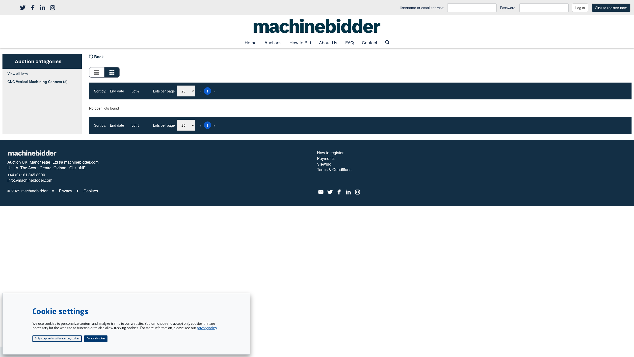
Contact (369, 42)
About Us (328, 42)
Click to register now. (611, 7)
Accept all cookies (96, 338)
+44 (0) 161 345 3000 (26, 175)
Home (251, 42)
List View (97, 72)
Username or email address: (422, 7)
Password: (508, 7)
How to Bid (300, 42)
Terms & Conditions (334, 169)
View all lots (17, 73)
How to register (330, 152)
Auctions (273, 42)
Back (98, 57)
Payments (326, 158)
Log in (580, 7)
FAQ (349, 42)
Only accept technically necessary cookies (57, 338)
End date (117, 91)
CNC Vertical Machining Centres (37, 81)
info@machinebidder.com (29, 180)
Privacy (65, 191)
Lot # (135, 91)
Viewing (324, 164)
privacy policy (207, 328)
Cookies (90, 191)
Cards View (112, 72)
